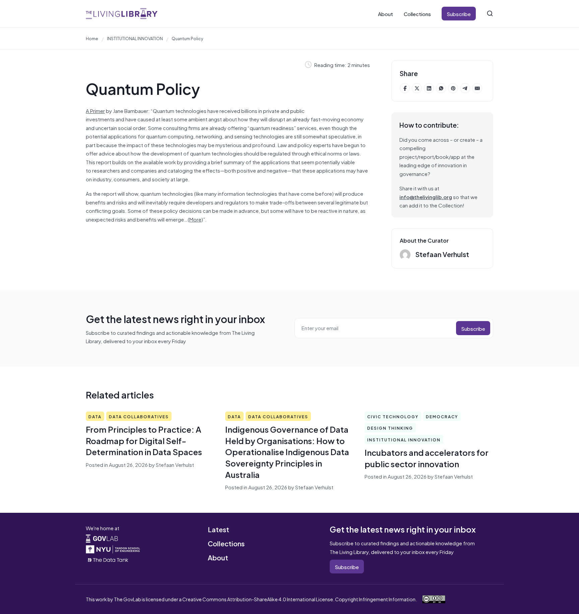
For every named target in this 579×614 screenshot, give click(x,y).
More (195, 219)
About (385, 13)
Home (92, 38)
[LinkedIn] (429, 88)
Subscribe (459, 13)
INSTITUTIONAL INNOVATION (135, 38)
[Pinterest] (453, 88)
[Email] (477, 88)
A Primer (95, 110)
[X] (417, 88)
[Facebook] (405, 88)
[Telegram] (465, 88)
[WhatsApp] (441, 88)
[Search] (490, 13)
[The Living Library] (121, 13)
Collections (417, 13)
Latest (218, 529)
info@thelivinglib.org (425, 196)
